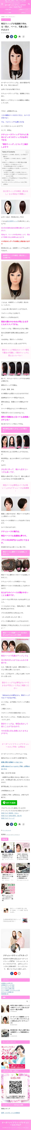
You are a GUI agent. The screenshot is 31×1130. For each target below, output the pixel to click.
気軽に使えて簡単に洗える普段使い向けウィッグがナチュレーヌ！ (7, 855)
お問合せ (23, 12)
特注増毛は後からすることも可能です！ (15, 166)
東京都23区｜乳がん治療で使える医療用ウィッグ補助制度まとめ (22, 876)
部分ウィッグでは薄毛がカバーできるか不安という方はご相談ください (15, 179)
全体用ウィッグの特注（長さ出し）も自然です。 (15, 159)
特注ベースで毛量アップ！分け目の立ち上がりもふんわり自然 (17, 175)
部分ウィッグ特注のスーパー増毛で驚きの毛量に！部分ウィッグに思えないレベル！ (15, 163)
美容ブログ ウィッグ (7, 818)
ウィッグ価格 (7, 12)
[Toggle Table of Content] (26, 152)
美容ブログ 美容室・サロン (10, 813)
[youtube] (15, 973)
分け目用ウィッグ (12, 221)
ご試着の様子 (7, 9)
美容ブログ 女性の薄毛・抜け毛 (11, 816)
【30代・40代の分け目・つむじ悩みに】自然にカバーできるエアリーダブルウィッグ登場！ (22, 857)
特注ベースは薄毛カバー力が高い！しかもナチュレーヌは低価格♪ (15, 169)
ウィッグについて (7, 830)
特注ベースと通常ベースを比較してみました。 (16, 172)
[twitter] (7, 36)
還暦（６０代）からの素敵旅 (10, 1113)
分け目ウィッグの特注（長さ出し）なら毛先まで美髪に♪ (15, 155)
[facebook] (11, 36)
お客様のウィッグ (23, 9)
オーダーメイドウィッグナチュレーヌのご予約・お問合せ (15, 183)
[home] (19, 973)
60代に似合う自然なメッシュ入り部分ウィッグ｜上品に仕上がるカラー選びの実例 (20, 1007)
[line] (15, 36)
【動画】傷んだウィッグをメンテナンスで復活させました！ (7, 876)
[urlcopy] (23, 36)
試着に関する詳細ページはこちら (12, 762)
